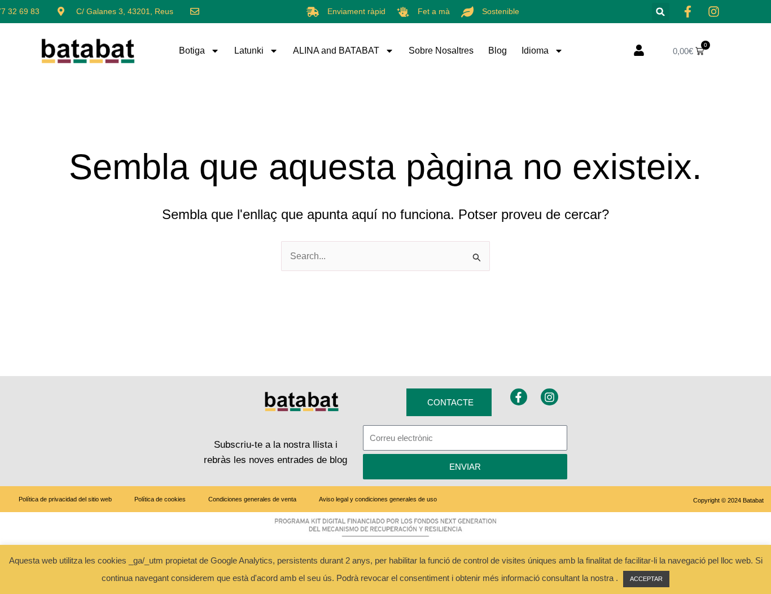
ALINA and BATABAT (336, 50)
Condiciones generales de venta (252, 499)
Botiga (192, 50)
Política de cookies (160, 499)
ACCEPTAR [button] (646, 578)
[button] (660, 11)
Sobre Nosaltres (441, 50)
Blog (497, 50)
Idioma (535, 50)
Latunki (249, 50)
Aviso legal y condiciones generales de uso (378, 499)
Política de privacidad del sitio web (65, 499)
